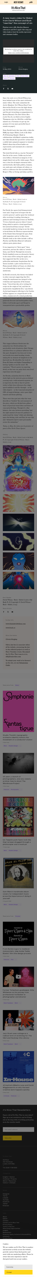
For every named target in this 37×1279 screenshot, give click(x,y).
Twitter (5, 1203)
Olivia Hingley (23, 69)
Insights (5, 1230)
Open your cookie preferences (18, 52)
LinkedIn (5, 1197)
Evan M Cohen (8, 362)
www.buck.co (10, 628)
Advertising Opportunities (11, 1228)
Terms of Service (8, 1226)
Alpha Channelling (23, 362)
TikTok (5, 1195)
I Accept (9, 1272)
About (5, 1216)
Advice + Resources (9, 1180)
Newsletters (7, 1232)
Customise (9, 1267)
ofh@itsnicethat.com (13, 656)
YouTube (6, 1199)
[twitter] (8, 88)
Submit (5, 1218)
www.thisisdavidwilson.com (16, 624)
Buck (18, 137)
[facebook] (3, 88)
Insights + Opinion (9, 1177)
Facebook (6, 1201)
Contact (5, 1220)
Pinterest (6, 1205)
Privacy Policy (7, 1224)
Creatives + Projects (10, 1179)
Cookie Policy (7, 1238)
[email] (12, 88)
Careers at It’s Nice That (11, 1222)
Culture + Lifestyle (9, 1182)
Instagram (6, 1193)
